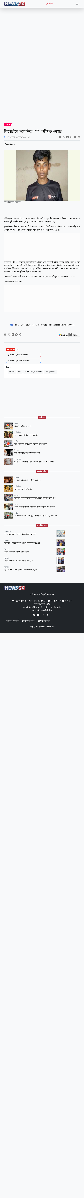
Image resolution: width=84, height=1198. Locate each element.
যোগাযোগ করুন (44, 621)
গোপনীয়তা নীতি (28, 621)
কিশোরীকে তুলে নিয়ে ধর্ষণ (33, 372)
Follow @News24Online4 (20, 361)
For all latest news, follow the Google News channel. (43, 324)
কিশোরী (12, 372)
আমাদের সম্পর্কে (12, 621)
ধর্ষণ (19, 372)
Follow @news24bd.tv (19, 355)
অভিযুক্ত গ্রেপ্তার (50, 372)
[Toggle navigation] (77, 4)
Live (48, 3)
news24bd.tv (10, 281)
